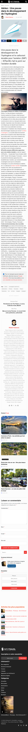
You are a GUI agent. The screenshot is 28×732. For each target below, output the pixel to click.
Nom (2, 527)
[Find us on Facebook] (18, 725)
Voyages (24, 291)
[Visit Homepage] (14, 1)
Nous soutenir (11, 566)
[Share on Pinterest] (19, 41)
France (10, 288)
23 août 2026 (4, 440)
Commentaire (5, 508)
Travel (21, 288)
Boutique (3, 694)
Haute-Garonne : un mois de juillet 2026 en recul (13, 490)
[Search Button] (26, 1)
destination (4, 288)
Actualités (7, 5)
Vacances (4, 291)
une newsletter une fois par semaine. (12, 280)
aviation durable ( (15, 165)
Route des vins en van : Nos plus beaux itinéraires (13, 463)
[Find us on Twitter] (21, 725)
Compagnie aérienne (14, 286)
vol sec (13, 291)
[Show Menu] (2, 1)
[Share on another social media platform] (24, 41)
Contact (3, 669)
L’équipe (3, 671)
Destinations (4, 685)
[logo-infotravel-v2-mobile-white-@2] (8, 649)
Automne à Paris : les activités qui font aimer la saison (13, 437)
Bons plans (4, 683)
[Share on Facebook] (3, 41)
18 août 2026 (4, 492)
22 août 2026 (4, 466)
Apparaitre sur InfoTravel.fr (8, 673)
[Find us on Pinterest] (26, 725)
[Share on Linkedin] (14, 41)
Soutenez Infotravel (6, 666)
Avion (6, 286)
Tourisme (16, 288)
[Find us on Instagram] (23, 725)
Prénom (14, 575)
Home (2, 5)
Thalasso (3, 692)
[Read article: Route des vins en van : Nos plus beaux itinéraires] (14, 451)
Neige (2, 690)
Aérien (2, 688)
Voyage (18, 291)
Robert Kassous (9, 17)
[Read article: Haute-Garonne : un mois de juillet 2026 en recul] (14, 478)
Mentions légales (5, 675)
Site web (3, 540)
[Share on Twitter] (8, 41)
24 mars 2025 (19, 17)
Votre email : (14, 581)
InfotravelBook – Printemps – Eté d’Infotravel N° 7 (13, 715)
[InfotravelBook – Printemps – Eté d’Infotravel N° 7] (14, 704)
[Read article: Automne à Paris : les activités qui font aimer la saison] (14, 425)
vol (9, 291)
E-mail (3, 533)
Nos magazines (5, 664)
